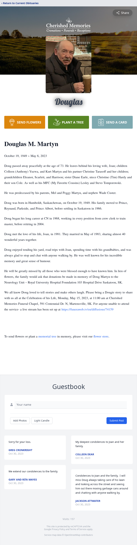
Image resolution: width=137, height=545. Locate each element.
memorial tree (47, 336)
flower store (100, 336)
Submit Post (117, 420)
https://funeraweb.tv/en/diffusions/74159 (87, 309)
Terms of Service (78, 529)
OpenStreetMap (72, 534)
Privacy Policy (58, 529)
